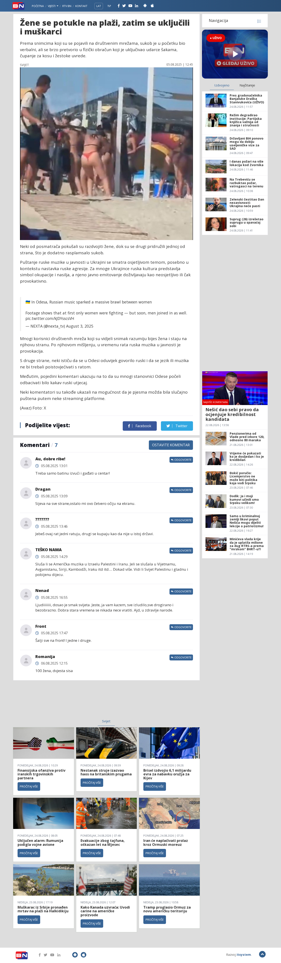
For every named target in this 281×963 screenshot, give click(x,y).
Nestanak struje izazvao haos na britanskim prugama (106, 772)
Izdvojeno (221, 85)
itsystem (244, 954)
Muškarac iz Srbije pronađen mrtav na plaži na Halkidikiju (43, 909)
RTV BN (66, 6)
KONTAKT (81, 6)
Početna (38, 6)
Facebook (143, 425)
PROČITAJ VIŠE (29, 786)
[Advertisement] (70, 702)
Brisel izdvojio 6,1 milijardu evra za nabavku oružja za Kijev (167, 774)
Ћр (109, 6)
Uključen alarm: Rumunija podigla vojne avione (40, 842)
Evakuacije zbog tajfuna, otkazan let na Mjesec (103, 842)
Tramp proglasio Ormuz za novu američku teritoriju (167, 909)
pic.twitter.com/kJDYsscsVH (49, 318)
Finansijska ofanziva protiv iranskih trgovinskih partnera (41, 774)
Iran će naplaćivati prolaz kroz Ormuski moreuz (165, 842)
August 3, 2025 (79, 326)
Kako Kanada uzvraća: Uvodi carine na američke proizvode (105, 911)
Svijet (106, 721)
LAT (98, 6)
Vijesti (52, 6)
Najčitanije (247, 85)
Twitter (181, 425)
